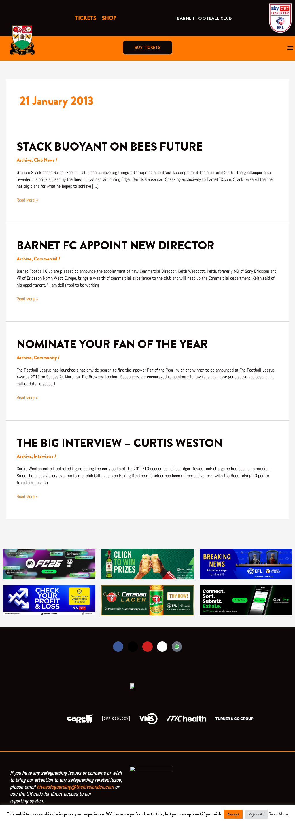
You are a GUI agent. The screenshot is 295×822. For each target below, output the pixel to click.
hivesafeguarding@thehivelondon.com (75, 786)
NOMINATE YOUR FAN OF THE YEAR (112, 344)
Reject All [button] (256, 814)
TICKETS (85, 18)
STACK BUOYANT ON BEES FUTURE (110, 147)
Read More (278, 814)
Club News (44, 160)
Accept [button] (233, 814)
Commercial (45, 258)
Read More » (27, 200)
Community (45, 357)
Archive (24, 160)
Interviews (43, 456)
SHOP (109, 18)
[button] (290, 47)
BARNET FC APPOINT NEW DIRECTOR (115, 245)
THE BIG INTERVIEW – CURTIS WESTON (119, 443)
